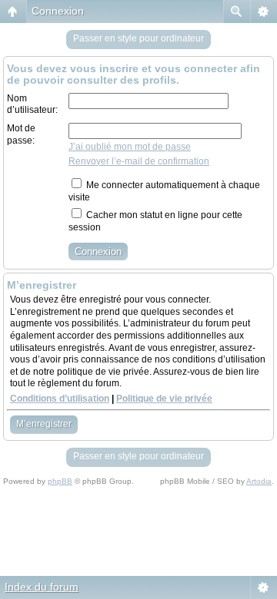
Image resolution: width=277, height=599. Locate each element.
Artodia (259, 481)
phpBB (60, 481)
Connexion (58, 11)
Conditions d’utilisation (59, 398)
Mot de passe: (21, 134)
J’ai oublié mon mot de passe (129, 146)
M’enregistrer (44, 424)
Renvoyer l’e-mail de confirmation (138, 161)
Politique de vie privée (164, 398)
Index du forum (41, 587)
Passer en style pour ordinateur (138, 38)
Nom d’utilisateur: (32, 104)
